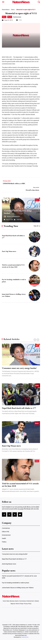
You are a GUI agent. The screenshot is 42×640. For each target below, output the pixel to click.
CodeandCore (24, 637)
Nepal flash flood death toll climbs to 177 (19, 408)
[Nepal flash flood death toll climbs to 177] (34, 236)
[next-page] (7, 199)
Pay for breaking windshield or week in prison (15, 582)
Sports (36, 423)
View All (36, 226)
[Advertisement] (21, 316)
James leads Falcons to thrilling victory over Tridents (18, 587)
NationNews (5, 9)
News (13, 9)
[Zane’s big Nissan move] (34, 251)
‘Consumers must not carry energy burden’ (18, 211)
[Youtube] (20, 514)
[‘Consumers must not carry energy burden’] (21, 354)
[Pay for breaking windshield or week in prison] (34, 280)
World (9, 17)
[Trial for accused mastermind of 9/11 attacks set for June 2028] (34, 266)
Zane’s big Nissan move (9, 251)
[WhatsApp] (19, 50)
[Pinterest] (14, 50)
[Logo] (21, 2)
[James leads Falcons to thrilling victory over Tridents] (34, 295)
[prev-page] (3, 199)
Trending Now (11, 226)
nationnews (17, 17)
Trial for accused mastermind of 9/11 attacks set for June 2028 (20, 484)
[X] (9, 50)
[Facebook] (4, 50)
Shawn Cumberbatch (13, 216)
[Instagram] (9, 514)
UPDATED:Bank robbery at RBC (14, 183)
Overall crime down (32, 190)
